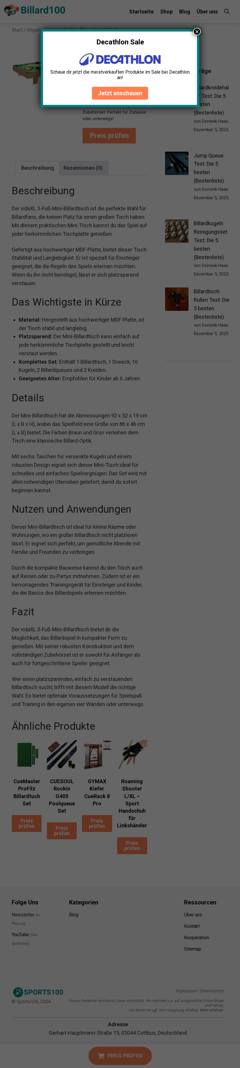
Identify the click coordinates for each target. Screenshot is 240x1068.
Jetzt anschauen (120, 93)
